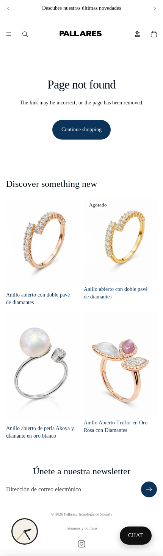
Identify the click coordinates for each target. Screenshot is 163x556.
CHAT (135, 535)
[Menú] (8, 34)
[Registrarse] (149, 489)
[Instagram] (81, 543)
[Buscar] (25, 34)
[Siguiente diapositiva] (154, 8)
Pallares (70, 514)
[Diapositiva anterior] (8, 8)
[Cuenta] (137, 34)
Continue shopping (81, 129)
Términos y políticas (81, 528)
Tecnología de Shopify (95, 514)
